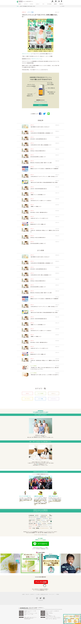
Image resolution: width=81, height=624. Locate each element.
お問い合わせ (27, 594)
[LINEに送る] (48, 114)
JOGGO (28, 617)
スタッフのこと (27, 398)
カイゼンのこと (53, 398)
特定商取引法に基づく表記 (44, 594)
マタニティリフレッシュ (27, 53)
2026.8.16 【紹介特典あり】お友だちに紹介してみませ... (27, 6)
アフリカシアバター (34, 617)
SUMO (32, 614)
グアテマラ (55, 617)
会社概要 (23, 594)
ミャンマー (51, 617)
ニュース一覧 (61, 6)
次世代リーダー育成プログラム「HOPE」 (51, 616)
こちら (46, 534)
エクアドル (58, 617)
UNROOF (25, 614)
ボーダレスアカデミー (48, 615)
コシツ (25, 615)
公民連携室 (47, 614)
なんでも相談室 (40, 393)
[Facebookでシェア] (40, 114)
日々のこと (54, 393)
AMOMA (25, 617)
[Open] (10, 563)
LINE (37, 464)
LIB (30, 617)
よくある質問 (37, 594)
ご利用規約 (57, 594)
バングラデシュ (47, 617)
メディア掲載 (40, 398)
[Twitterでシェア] (44, 114)
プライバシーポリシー (52, 594)
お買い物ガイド (32, 594)
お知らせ (27, 393)
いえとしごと (29, 614)
